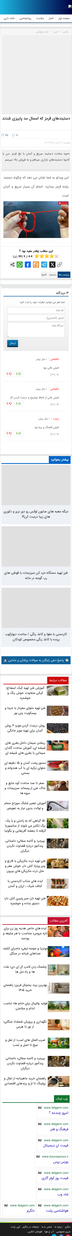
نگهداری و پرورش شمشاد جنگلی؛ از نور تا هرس (24, 1024)
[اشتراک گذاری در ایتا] (36, 265)
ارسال (13, 343)
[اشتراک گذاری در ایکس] (52, 265)
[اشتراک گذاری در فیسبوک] (28, 265)
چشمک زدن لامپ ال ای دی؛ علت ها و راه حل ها (25, 969)
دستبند (52, 275)
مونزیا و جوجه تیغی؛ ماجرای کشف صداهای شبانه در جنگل (25, 951)
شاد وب (62, 1194)
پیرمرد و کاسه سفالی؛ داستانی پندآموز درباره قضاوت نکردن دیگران (25, 1063)
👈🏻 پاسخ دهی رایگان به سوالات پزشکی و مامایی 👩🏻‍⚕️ (36, 660)
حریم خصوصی (63, 1232)
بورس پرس (60, 1162)
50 (6, 135)
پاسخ (53, 374)
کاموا (44, 275)
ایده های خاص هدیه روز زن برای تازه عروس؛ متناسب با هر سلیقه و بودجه (25, 933)
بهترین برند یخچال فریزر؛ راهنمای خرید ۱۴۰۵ (25, 988)
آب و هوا (49, 1232)
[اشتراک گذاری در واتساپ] (20, 265)
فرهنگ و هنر (59, 1129)
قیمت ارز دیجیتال (55, 1145)
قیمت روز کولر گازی (55, 1178)
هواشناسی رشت (57, 1210)
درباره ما (58, 1227)
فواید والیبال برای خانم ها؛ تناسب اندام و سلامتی (25, 1006)
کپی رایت (15, 1227)
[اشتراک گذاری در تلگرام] (44, 265)
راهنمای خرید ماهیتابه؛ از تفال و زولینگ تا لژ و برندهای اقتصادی (25, 1081)
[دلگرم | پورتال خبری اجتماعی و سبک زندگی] (67, 7)
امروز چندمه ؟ (58, 1113)
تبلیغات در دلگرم (31, 1227)
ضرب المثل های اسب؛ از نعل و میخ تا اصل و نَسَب (25, 1042)
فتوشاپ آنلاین (35, 1232)
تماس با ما (47, 1227)
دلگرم (31, 1210)
